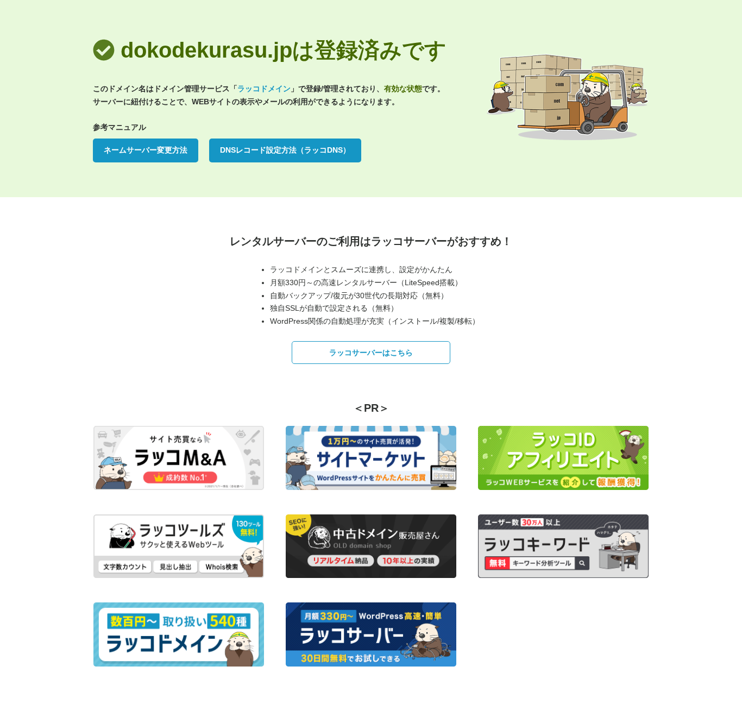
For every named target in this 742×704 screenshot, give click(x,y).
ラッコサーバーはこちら (371, 352)
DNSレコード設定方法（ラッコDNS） (285, 150)
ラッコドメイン (264, 88)
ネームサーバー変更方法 (145, 150)
